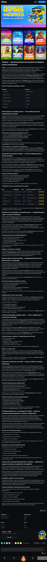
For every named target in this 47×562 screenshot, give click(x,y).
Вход (36, 2)
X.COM (43, 543)
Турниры (25, 518)
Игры (2, 524)
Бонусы (25, 519)
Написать (9, 537)
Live (24, 524)
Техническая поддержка (5, 516)
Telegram (37, 543)
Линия (25, 526)
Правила (25, 516)
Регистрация (42, 2)
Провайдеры (3, 527)
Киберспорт (26, 527)
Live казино (3, 526)
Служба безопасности (4, 518)
